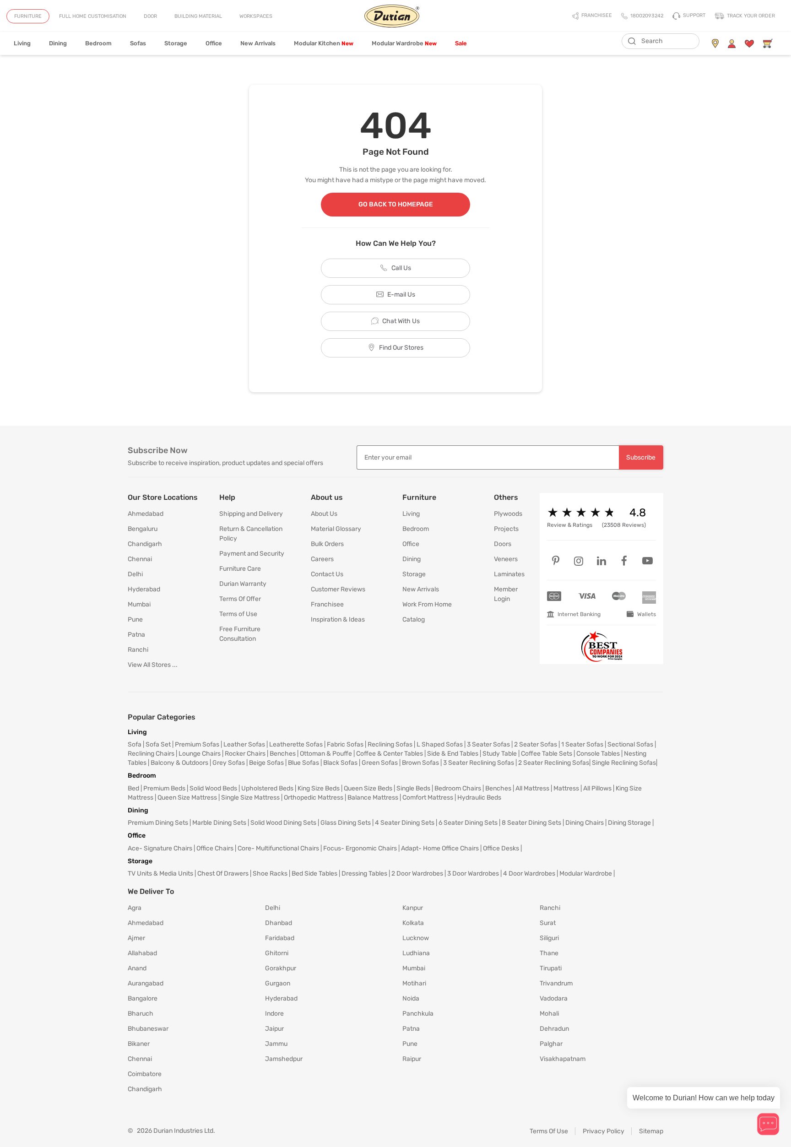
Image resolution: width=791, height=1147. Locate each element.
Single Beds (413, 788)
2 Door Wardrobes (417, 873)
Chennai (140, 559)
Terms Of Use (549, 1131)
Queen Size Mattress (187, 797)
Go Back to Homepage (395, 204)
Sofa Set (158, 744)
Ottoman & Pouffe (326, 753)
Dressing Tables (364, 873)
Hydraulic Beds (479, 797)
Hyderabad (144, 589)
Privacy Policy (603, 1131)
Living (22, 43)
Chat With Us (401, 321)
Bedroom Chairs (457, 788)
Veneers (506, 559)
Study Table (499, 753)
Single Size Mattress (250, 797)
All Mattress (532, 788)
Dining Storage (629, 823)
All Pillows (597, 788)
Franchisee (327, 604)
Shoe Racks (270, 873)
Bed (133, 788)
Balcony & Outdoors (179, 763)
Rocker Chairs (245, 753)
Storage (175, 43)
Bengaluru (142, 529)
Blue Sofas (303, 763)
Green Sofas (380, 763)
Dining (58, 43)
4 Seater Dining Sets (404, 823)
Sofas (138, 43)
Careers (322, 559)
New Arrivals (258, 43)
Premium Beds (164, 788)
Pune (135, 619)
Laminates (509, 574)
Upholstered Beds (267, 788)
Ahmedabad (145, 514)
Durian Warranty (242, 584)
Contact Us (327, 574)
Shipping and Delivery (251, 514)
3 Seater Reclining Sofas (478, 763)
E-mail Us (401, 294)
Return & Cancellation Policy (250, 533)
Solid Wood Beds (213, 788)
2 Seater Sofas (535, 744)
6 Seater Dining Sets (468, 823)
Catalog (413, 619)
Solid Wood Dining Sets (283, 823)
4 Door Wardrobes (529, 873)
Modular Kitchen (323, 43)
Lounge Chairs (200, 753)
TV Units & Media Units (160, 873)
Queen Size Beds (368, 788)
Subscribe (641, 457)
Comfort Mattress (427, 797)
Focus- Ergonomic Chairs (360, 848)
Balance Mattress (372, 797)
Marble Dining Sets (219, 823)
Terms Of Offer (240, 599)
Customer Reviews (338, 589)
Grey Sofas (228, 763)
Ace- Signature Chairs (160, 848)
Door (150, 16)
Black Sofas (340, 763)
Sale (461, 43)
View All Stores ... (153, 665)
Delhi (135, 574)
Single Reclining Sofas (624, 763)
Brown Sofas (420, 763)
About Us (324, 514)
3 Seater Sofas (488, 744)
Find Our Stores (401, 348)
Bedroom (98, 43)
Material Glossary (336, 529)
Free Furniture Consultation (239, 634)
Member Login (506, 594)
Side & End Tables (452, 753)
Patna (136, 634)
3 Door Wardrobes (473, 873)
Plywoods (508, 514)
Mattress (566, 788)
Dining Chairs (584, 823)
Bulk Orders (327, 544)
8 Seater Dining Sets (531, 823)
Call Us (401, 268)
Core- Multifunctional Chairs (278, 848)
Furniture (28, 16)
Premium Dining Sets (158, 823)
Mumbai (139, 604)
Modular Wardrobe (404, 43)
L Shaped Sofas (440, 744)
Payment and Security (251, 553)
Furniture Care (240, 569)
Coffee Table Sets (546, 753)
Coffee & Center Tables (389, 753)
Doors (502, 544)
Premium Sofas (197, 744)
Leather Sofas (244, 744)
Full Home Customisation (92, 16)
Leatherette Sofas (296, 744)
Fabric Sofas (345, 744)
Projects (506, 529)
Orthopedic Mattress (313, 797)
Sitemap (651, 1131)
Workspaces (255, 16)
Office (214, 43)
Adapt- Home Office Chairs (440, 848)
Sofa (134, 744)
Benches (283, 753)
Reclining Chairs (151, 753)
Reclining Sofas (390, 744)
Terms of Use (238, 614)
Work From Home (427, 604)
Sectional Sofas (630, 744)
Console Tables (598, 753)
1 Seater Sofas (582, 744)
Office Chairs (214, 848)
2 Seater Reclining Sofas (553, 763)
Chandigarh (145, 544)
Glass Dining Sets (345, 823)
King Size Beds (319, 788)
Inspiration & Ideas (338, 619)
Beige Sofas (266, 763)
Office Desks (501, 848)
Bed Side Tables (314, 873)
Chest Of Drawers (223, 873)
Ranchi (138, 650)
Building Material (198, 16)
